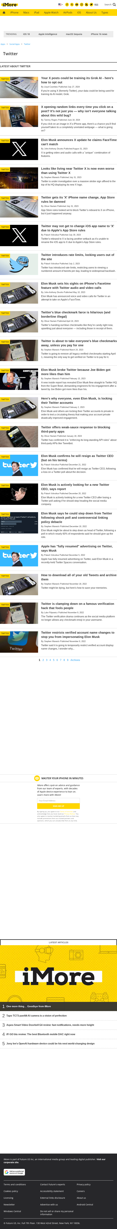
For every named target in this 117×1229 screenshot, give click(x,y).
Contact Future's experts (52, 1184)
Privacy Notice (69, 814)
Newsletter (9, 1204)
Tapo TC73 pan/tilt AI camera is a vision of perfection (36, 1015)
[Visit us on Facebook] (67, 4)
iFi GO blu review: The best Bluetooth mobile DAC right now (40, 1034)
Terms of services (66, 811)
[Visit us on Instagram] (81, 4)
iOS (79, 12)
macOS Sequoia (74, 34)
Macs (26, 12)
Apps (3, 44)
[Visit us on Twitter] (72, 4)
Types (104, 12)
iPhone (14, 12)
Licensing (8, 1197)
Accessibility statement (52, 1191)
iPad (36, 12)
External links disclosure (52, 1197)
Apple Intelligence (48, 34)
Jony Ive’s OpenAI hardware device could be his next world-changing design (50, 1043)
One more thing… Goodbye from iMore (28, 1006)
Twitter (27, 44)
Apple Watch (51, 12)
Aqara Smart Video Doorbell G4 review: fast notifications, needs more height (50, 1025)
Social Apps (14, 44)
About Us (91, 12)
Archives (75, 660)
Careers (81, 1191)
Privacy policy (83, 1184)
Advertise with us (49, 1204)
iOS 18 (26, 34)
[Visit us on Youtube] (77, 4)
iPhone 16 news (99, 34)
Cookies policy (11, 1191)
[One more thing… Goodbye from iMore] (58, 978)
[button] (110, 4)
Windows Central (12, 1211)
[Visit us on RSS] (86, 4)
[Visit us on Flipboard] (91, 4)
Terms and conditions (15, 1184)
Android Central (85, 1204)
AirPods (67, 12)
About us (81, 1197)
